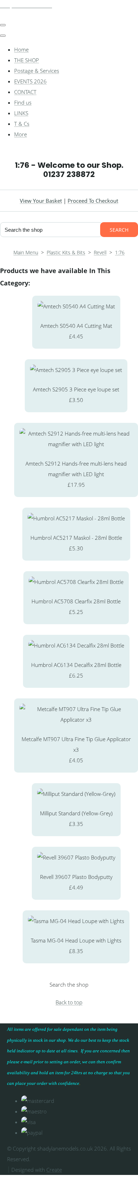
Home (21, 49)
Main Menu (25, 252)
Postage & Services (36, 70)
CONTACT (25, 91)
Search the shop (69, 984)
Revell (100, 252)
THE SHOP (26, 60)
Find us (22, 102)
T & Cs (21, 123)
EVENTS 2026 (30, 81)
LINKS (21, 113)
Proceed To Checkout (93, 200)
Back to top (69, 1002)
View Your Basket (41, 200)
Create (54, 1169)
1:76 (120, 252)
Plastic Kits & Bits (66, 252)
